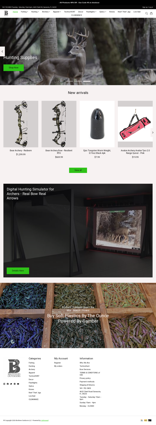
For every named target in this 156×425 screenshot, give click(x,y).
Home (15, 12)
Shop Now (13, 67)
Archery (32, 369)
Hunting (32, 366)
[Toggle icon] (146, 13)
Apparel (32, 373)
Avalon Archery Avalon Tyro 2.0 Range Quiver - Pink (135, 151)
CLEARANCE (76, 15)
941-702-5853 (85, 388)
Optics (31, 386)
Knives (112, 12)
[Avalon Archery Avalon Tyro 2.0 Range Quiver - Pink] (135, 124)
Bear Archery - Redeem (21, 150)
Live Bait (137, 12)
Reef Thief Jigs (124, 12)
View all (78, 170)
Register (57, 363)
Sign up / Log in (147, 7)
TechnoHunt (84, 366)
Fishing (31, 363)
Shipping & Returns (87, 385)
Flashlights (33, 383)
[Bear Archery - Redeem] (20, 124)
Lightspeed (45, 420)
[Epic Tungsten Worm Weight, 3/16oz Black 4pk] (97, 124)
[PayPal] (145, 420)
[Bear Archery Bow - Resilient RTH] (59, 124)
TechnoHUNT (69, 12)
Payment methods (87, 382)
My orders (58, 366)
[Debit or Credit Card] (149, 420)
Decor (80, 12)
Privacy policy (85, 378)
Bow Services (85, 369)
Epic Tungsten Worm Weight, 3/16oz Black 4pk (97, 151)
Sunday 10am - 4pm (88, 402)
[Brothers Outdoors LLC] (6, 13)
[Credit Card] (141, 420)
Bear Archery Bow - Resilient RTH (59, 151)
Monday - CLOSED (87, 406)
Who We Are (85, 363)
